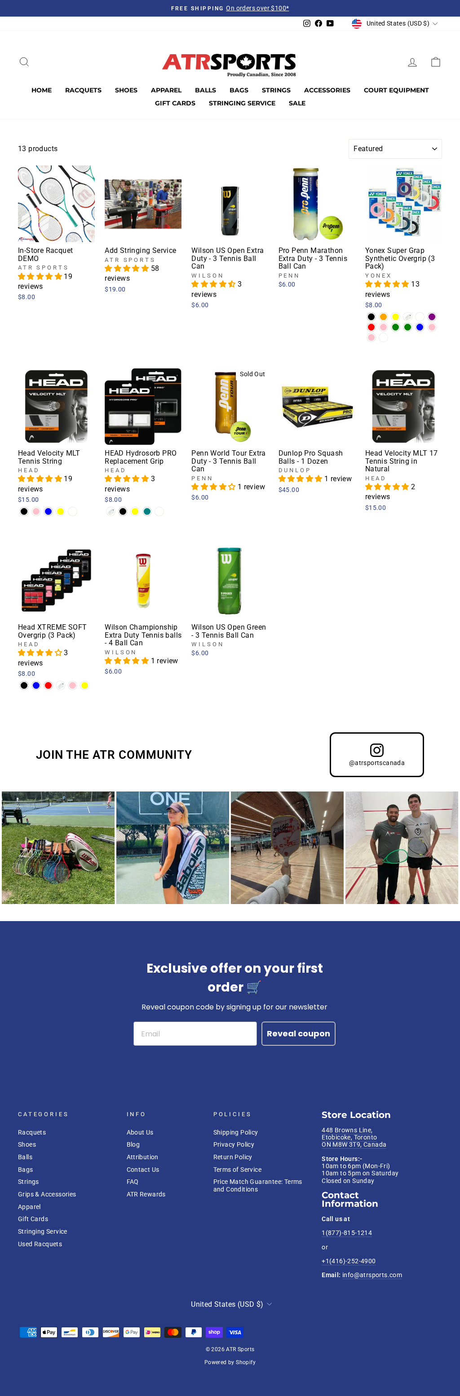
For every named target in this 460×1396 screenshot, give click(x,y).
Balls (205, 90)
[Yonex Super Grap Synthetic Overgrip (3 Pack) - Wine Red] (371, 327)
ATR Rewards (146, 1194)
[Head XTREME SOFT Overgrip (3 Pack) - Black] (24, 685)
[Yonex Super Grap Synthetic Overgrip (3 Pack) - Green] (395, 327)
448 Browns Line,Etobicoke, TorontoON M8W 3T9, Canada (354, 1137)
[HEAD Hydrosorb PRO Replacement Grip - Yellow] (135, 511)
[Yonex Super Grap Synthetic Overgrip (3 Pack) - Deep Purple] (432, 317)
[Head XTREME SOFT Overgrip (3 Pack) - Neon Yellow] (84, 685)
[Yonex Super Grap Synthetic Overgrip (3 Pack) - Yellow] (395, 317)
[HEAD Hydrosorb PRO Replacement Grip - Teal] (147, 511)
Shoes (126, 90)
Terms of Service (237, 1169)
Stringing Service (242, 103)
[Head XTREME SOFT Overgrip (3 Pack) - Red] (48, 685)
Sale (297, 103)
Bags (239, 90)
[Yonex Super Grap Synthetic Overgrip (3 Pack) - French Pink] (383, 327)
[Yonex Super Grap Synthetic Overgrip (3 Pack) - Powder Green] (407, 327)
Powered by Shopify (230, 1362)
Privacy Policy (234, 1144)
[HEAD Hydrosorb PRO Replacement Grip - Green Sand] (159, 511)
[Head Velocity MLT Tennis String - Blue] (48, 511)
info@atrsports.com (372, 1275)
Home (41, 90)
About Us (140, 1132)
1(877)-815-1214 (347, 1232)
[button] (41, 276)
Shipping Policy (235, 1132)
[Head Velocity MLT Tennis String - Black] (24, 511)
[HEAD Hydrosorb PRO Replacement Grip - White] (110, 511)
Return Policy (232, 1157)
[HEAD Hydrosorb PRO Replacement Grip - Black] (123, 511)
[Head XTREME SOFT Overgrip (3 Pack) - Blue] (36, 685)
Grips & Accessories (47, 1194)
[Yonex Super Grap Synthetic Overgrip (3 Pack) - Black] (371, 317)
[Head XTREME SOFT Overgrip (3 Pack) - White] (60, 685)
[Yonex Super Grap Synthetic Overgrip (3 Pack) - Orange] (383, 317)
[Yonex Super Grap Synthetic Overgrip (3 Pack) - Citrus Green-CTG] (420, 317)
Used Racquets (40, 1244)
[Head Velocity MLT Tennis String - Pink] (36, 511)
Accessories (327, 90)
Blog (133, 1144)
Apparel (166, 90)
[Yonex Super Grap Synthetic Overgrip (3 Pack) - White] (407, 317)
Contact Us (143, 1169)
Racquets (83, 90)
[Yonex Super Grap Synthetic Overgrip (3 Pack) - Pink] (432, 327)
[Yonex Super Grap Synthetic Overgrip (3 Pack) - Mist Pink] (371, 337)
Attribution (143, 1157)
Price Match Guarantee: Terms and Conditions (257, 1185)
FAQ (133, 1181)
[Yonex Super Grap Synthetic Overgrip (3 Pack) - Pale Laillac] (383, 337)
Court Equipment (396, 90)
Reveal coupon (298, 1033)
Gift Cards (175, 103)
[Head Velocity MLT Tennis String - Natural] (72, 511)
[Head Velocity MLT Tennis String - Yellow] (60, 511)
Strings (276, 90)
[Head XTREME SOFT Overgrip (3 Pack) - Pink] (72, 685)
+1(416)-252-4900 (349, 1261)
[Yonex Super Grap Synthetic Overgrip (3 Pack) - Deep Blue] (420, 327)
